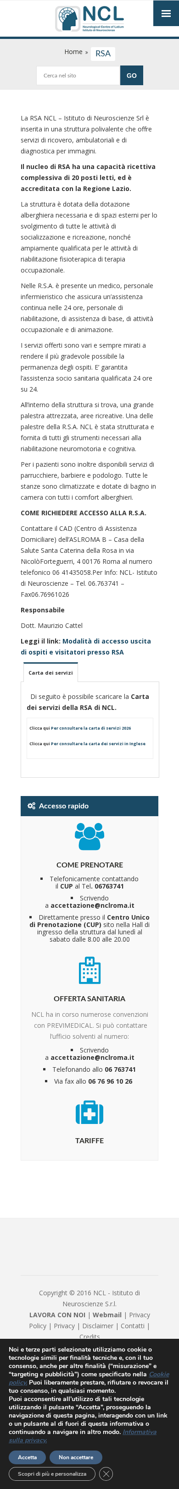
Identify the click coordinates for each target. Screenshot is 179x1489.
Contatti (133, 1325)
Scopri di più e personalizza (52, 1474)
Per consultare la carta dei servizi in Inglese (98, 744)
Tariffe (89, 1141)
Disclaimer (97, 1325)
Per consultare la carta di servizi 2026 (91, 728)
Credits (89, 1336)
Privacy (64, 1325)
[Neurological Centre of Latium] (89, 19)
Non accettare (76, 1457)
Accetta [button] (27, 1457)
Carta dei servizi (50, 672)
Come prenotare (89, 865)
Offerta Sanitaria (89, 999)
